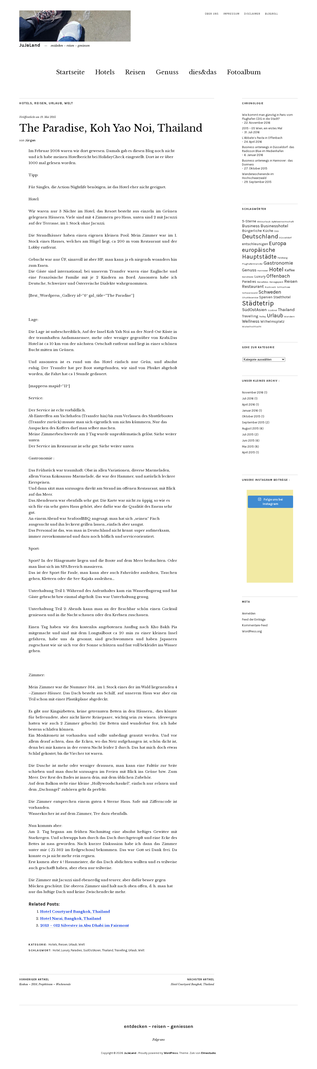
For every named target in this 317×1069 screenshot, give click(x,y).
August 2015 (250, 428)
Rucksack (270, 287)
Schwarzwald (250, 292)
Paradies (76, 950)
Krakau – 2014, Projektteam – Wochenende (45, 982)
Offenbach (278, 276)
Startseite (70, 72)
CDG (276, 231)
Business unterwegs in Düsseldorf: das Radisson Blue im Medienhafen (268, 149)
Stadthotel (282, 297)
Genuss (167, 72)
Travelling (120, 950)
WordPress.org (252, 631)
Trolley (262, 316)
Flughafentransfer (252, 263)
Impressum (231, 13)
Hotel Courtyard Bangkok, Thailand (75, 911)
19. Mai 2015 (48, 117)
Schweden (270, 292)
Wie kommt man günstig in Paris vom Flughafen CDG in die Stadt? (267, 116)
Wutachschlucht (251, 326)
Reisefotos (262, 281)
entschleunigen (255, 244)
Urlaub (55, 103)
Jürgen (30, 140)
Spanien (265, 297)
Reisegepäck (276, 281)
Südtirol (272, 310)
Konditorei (247, 276)
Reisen (135, 72)
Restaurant (253, 286)
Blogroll (271, 13)
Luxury (65, 950)
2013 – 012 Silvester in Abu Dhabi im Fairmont (84, 925)
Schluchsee (283, 287)
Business (251, 225)
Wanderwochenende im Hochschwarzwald (258, 176)
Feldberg (283, 257)
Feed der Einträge (253, 619)
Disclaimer (252, 13)
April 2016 (248, 404)
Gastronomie (278, 263)
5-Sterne (249, 221)
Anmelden (249, 613)
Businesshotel (274, 225)
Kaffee (290, 270)
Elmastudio (208, 1053)
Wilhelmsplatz (272, 321)
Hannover (262, 270)
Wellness (250, 321)
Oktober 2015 (251, 416)
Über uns (212, 13)
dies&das (203, 72)
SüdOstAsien (92, 950)
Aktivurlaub (264, 221)
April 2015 (248, 452)
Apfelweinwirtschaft (283, 221)
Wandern (289, 316)
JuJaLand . (131, 1053)
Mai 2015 (248, 446)
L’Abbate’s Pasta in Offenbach (262, 138)
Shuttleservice (250, 297)
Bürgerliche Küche (257, 231)
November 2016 (252, 392)
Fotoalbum (244, 72)
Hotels (105, 72)
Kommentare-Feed (255, 625)
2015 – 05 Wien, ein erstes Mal (262, 128)
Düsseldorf (285, 237)
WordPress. (171, 1053)
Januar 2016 (250, 410)
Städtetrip (258, 303)
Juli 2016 (248, 398)
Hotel (56, 950)
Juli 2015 (248, 434)
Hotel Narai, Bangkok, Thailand (70, 918)
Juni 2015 (248, 440)
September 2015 (253, 422)
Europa (277, 243)
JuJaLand (30, 45)
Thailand (107, 950)
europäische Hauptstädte (259, 253)
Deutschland (260, 236)
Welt (68, 103)
